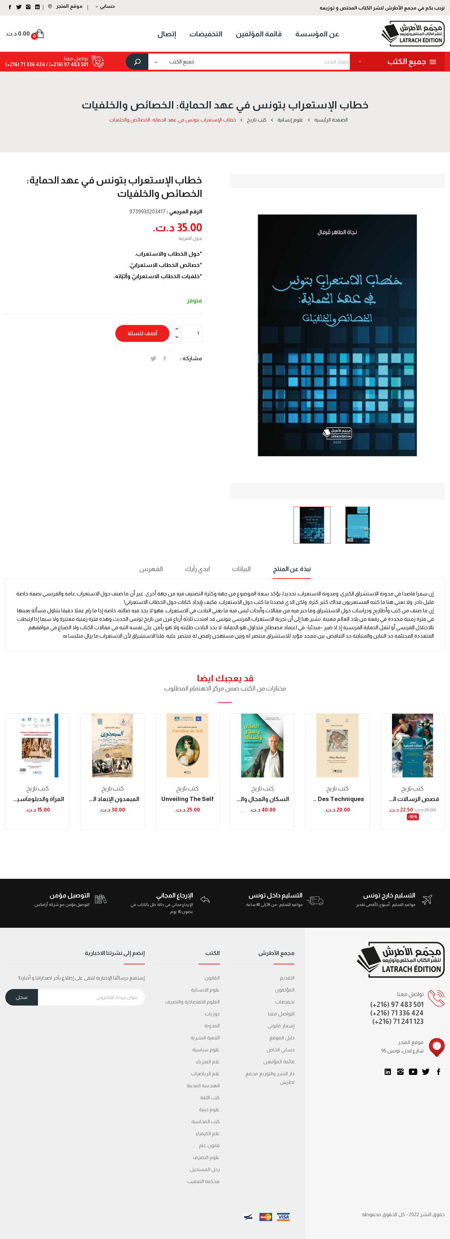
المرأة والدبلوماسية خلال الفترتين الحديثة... (37, 799)
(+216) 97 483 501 (397, 1004)
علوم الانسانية (205, 990)
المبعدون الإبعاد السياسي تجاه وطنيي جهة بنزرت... (112, 799)
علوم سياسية (206, 1049)
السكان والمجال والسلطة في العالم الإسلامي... (262, 799)
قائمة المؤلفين (279, 1061)
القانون (212, 978)
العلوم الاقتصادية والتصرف (192, 1002)
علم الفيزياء (208, 1061)
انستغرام (400, 1071)
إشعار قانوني (281, 1025)
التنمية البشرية (205, 1037)
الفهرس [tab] (151, 568)
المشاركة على (164, 358)
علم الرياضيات (205, 1073)
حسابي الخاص (280, 1049)
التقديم (287, 978)
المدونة (212, 1025)
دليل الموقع (282, 1037)
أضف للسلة (142, 333)
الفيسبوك (438, 1071)
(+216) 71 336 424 (397, 1013)
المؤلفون (285, 990)
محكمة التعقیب (203, 1181)
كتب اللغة (210, 1097)
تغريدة (153, 358)
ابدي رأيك (197, 568)
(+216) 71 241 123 (398, 1021)
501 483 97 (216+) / (66, 64)
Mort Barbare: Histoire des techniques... (337, 799)
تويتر (425, 1071)
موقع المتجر (69, 6)
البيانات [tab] (241, 568)
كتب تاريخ (37, 788)
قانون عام (209, 1145)
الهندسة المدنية (203, 1085)
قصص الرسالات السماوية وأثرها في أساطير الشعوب (412, 799)
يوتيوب (413, 1071)
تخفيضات (285, 1002)
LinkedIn (387, 1071)
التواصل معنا (281, 1013)
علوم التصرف (206, 1157)
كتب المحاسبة (205, 1121)
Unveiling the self (187, 799)
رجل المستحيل (205, 1169)
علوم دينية (209, 1109)
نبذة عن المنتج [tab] (292, 568)
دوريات (212, 1013)
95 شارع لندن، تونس (402, 1050)
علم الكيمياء (208, 1133)
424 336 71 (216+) (25, 64)
